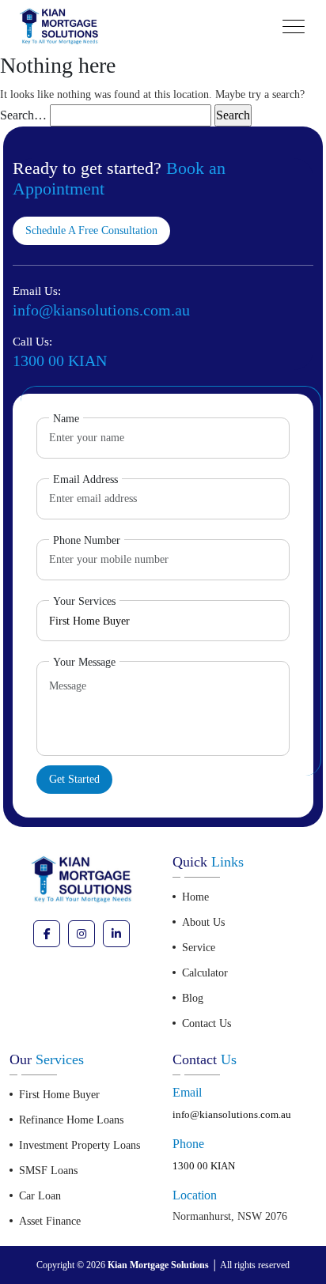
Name (66, 419)
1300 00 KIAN (203, 1166)
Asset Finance (50, 1221)
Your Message (84, 662)
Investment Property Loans (79, 1145)
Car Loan (40, 1196)
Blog (192, 998)
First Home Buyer (59, 1095)
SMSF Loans (48, 1170)
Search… (23, 115)
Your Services (84, 601)
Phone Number (86, 540)
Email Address (85, 479)
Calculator (205, 973)
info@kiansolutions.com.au (231, 1114)
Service (198, 948)
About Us (203, 922)
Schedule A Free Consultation (91, 230)
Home (195, 897)
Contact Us (206, 1023)
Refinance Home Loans (71, 1120)
